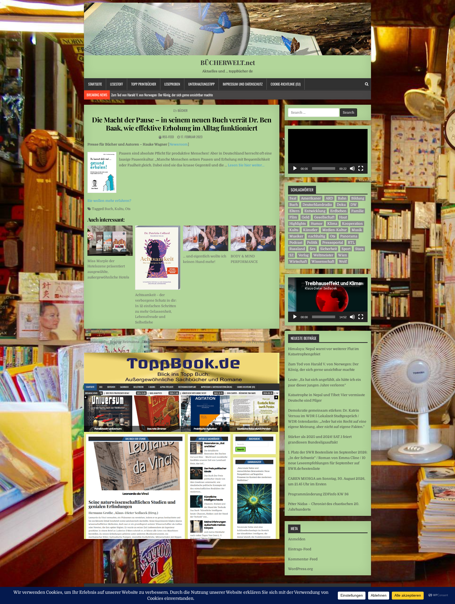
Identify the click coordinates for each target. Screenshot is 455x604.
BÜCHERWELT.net (227, 62)
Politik (312, 242)
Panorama (348, 236)
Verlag (303, 255)
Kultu (119, 209)
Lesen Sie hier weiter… (246, 165)
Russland (297, 249)
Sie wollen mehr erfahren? (109, 201)
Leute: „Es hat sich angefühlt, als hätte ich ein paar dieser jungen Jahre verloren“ (160, 94)
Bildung (357, 198)
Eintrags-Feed (299, 549)
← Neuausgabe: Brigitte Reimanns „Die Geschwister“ (127, 342)
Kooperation (352, 224)
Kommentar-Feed (303, 559)
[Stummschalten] (352, 168)
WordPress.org (300, 569)
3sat (292, 198)
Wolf (343, 261)
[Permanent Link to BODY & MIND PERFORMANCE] (253, 238)
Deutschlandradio (317, 205)
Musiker (296, 236)
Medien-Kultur (334, 230)
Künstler (310, 230)
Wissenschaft (322, 261)
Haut (343, 217)
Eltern (294, 211)
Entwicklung (314, 211)
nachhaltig (316, 236)
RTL (351, 242)
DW (353, 205)
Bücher (182, 110)
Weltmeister (323, 255)
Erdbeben (338, 211)
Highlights (297, 224)
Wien (342, 255)
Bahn (342, 198)
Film (293, 217)
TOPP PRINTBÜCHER (143, 84)
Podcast (295, 242)
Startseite (95, 84)
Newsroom (178, 144)
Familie (357, 211)
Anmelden (296, 539)
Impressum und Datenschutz (243, 84)
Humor (317, 224)
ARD (329, 198)
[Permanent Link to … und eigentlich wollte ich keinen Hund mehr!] (205, 238)
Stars (359, 249)
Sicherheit (328, 249)
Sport (346, 249)
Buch (109, 209)
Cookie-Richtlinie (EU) (285, 84)
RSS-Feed (168, 136)
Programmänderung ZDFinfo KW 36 (318, 494)
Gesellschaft (324, 217)
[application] (328, 151)
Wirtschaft (298, 261)
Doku (341, 205)
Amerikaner (311, 198)
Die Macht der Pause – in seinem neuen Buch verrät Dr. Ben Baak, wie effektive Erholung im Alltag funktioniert (181, 123)
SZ (291, 255)
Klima (332, 224)
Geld (305, 217)
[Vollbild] (360, 168)
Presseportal (332, 242)
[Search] (366, 84)
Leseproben (172, 84)
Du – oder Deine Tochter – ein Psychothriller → (240, 342)
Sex (312, 249)
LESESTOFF (116, 84)
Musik (357, 230)
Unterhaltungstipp (201, 84)
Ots (128, 209)
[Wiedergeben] (295, 168)
